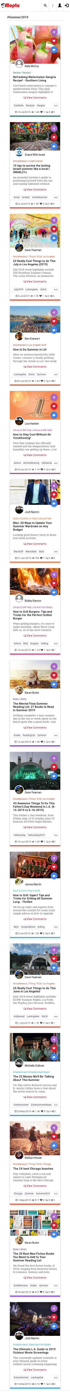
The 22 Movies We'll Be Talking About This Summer (33, 1078)
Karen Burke (32, 692)
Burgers (34, 643)
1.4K (36, 112)
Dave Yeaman (33, 250)
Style (41, 551)
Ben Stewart (32, 338)
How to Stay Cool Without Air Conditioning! (32, 436)
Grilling (44, 643)
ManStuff (18, 551)
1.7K (36, 296)
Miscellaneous (20, 161)
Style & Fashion (20, 518)
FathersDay (20, 835)
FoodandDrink (28, 926)
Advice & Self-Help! (42, 430)
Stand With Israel (35, 154)
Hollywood (19, 1016)
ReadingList (29, 735)
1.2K (36, 933)
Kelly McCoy (32, 66)
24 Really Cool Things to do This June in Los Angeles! (34, 989)
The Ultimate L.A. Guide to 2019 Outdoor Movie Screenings (34, 1350)
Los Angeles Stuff (37, 345)
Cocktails (19, 105)
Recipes (17, 72)
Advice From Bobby (43, 607)
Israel (17, 197)
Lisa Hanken (32, 423)
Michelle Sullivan (34, 1065)
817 (37, 1200)
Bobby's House (33, 1157)
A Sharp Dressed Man (41, 518)
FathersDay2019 (36, 835)
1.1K (37, 469)
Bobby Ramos (33, 600)
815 (37, 1292)
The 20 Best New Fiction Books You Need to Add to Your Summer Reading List (33, 1257)
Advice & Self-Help (22, 430)
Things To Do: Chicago (40, 1164)
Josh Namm (32, 512)
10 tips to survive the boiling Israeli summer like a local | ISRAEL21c (31, 169)
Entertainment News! (39, 1072)
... (55, 105)
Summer (41, 374)
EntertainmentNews (41, 1104)
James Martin (33, 884)
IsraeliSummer (39, 197)
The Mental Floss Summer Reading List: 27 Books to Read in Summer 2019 (33, 707)
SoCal (43, 289)
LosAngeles (32, 289)
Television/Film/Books (40, 1344)
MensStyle (31, 551)
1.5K (37, 741)
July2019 (18, 289)
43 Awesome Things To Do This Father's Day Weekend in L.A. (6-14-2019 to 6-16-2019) (34, 806)
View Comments (36, 97)
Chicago (18, 1193)
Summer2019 (43, 1193)
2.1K (37, 1384)
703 (37, 558)
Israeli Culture (36, 161)
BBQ (25, 643)
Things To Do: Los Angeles (42, 256)
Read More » (35, 45)
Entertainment (20, 1072)
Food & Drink (19, 890)
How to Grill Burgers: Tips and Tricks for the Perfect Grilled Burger (32, 615)
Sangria (41, 105)
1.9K (36, 203)
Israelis (26, 197)
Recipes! (27, 72)
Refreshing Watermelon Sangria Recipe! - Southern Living (34, 78)
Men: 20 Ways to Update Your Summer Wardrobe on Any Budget (32, 526)
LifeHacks (47, 462)
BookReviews (21, 1285)
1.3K (37, 841)
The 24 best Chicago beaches (33, 1168)
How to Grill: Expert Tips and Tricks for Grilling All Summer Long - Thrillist (32, 898)
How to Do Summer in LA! (30, 349)
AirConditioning (31, 462)
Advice (17, 462)
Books (16, 699)
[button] (45, 5)
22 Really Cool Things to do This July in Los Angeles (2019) (34, 262)
